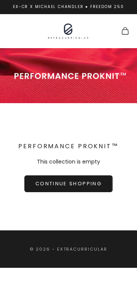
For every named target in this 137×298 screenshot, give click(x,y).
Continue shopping (68, 183)
